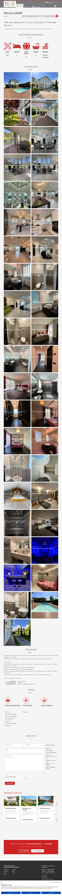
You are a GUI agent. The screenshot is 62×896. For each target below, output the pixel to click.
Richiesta (8, 755)
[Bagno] (17, 550)
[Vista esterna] (17, 85)
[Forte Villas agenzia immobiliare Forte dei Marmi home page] (10, 4)
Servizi (13, 873)
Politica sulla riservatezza (55, 882)
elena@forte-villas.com (49, 873)
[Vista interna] (45, 249)
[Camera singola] (45, 577)
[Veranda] (45, 112)
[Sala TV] (45, 550)
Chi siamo (6, 869)
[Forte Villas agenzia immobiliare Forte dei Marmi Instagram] (29, 6)
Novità (5, 873)
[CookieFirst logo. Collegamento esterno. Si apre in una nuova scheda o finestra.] (1, 883)
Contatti (14, 869)
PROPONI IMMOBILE (37, 850)
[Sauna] (17, 523)
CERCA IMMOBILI (24, 850)
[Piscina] (45, 605)
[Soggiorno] (45, 140)
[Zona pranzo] (45, 195)
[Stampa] (56, 16)
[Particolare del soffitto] (17, 195)
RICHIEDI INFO (9, 783)
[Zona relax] (45, 523)
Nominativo (8, 744)
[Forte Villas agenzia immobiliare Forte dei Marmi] (55, 6)
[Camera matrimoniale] (45, 331)
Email (7, 750)
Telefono (28, 744)
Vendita (5, 871)
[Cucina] (45, 222)
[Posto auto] (17, 632)
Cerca (5, 874)
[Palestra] (45, 495)
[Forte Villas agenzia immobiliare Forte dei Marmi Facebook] (26, 6)
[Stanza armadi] (17, 413)
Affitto (13, 871)
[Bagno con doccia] (17, 277)
